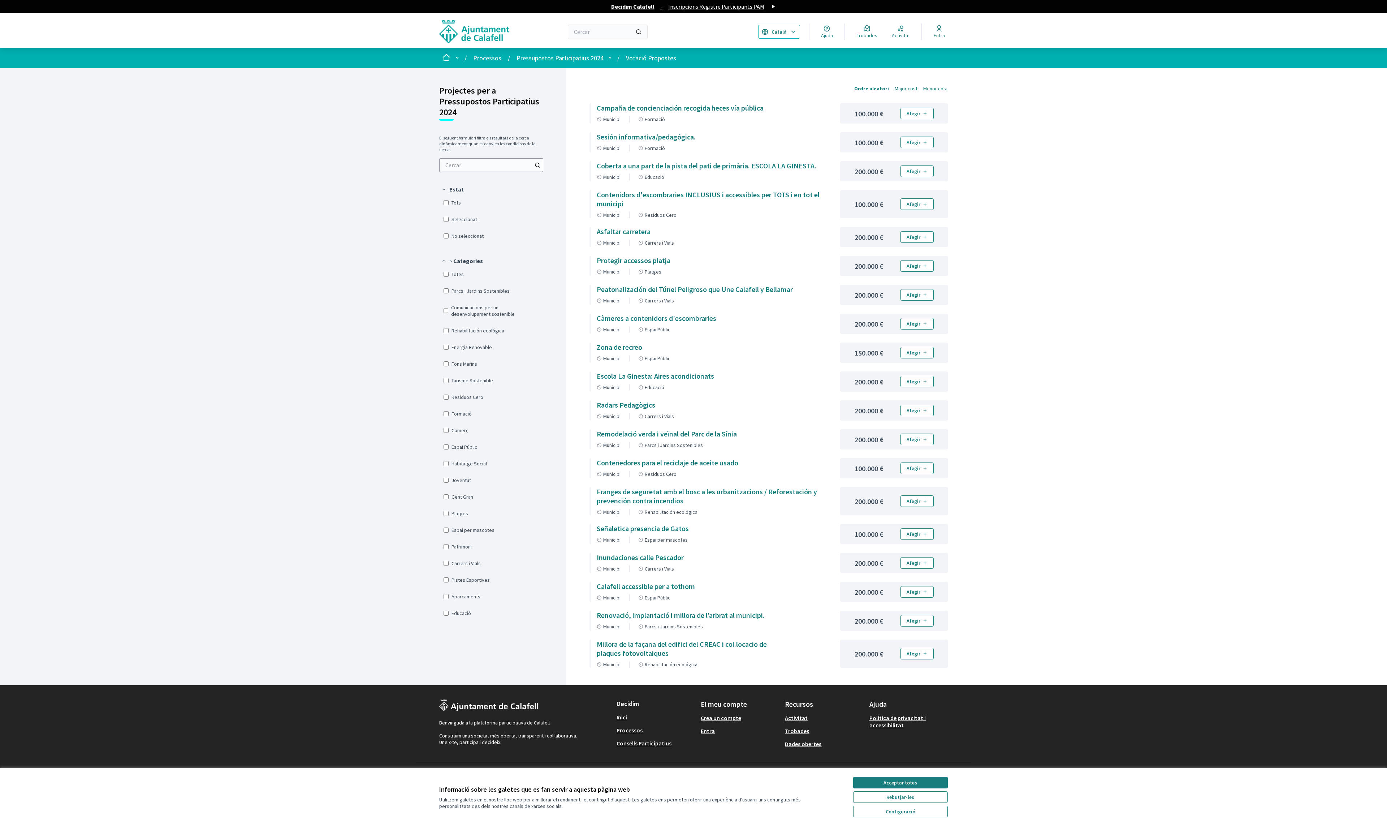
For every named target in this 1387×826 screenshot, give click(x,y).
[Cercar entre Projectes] (537, 165)
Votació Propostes (651, 58)
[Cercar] (638, 32)
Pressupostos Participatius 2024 (560, 58)
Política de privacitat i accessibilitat (897, 721)
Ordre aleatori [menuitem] (871, 88)
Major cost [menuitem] (906, 88)
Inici (622, 717)
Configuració (900, 811)
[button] (452, 189)
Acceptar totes (900, 782)
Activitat (796, 718)
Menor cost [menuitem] (935, 88)
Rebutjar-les (900, 797)
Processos (487, 58)
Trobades (797, 731)
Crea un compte (721, 718)
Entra (708, 731)
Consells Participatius (644, 743)
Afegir (913, 113)
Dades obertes (803, 744)
